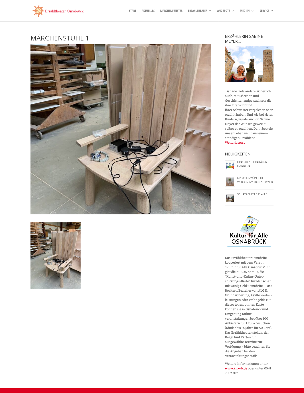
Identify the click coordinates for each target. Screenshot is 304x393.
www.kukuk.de (236, 368)
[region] (249, 64)
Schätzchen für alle (252, 194)
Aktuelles (148, 11)
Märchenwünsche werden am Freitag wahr (255, 180)
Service (264, 11)
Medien (245, 11)
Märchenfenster (171, 11)
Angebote (223, 11)
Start (132, 11)
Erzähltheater (197, 11)
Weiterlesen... (235, 143)
